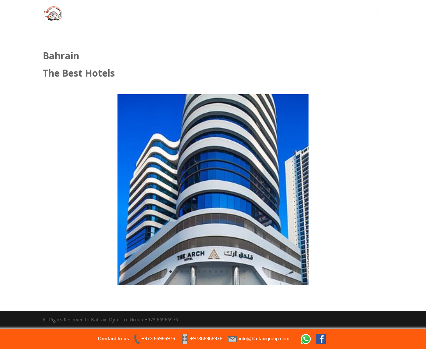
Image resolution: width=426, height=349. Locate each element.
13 (238, 271)
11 (227, 271)
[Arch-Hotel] (212, 283)
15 (250, 271)
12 (233, 271)
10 (221, 271)
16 (255, 271)
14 (244, 271)
